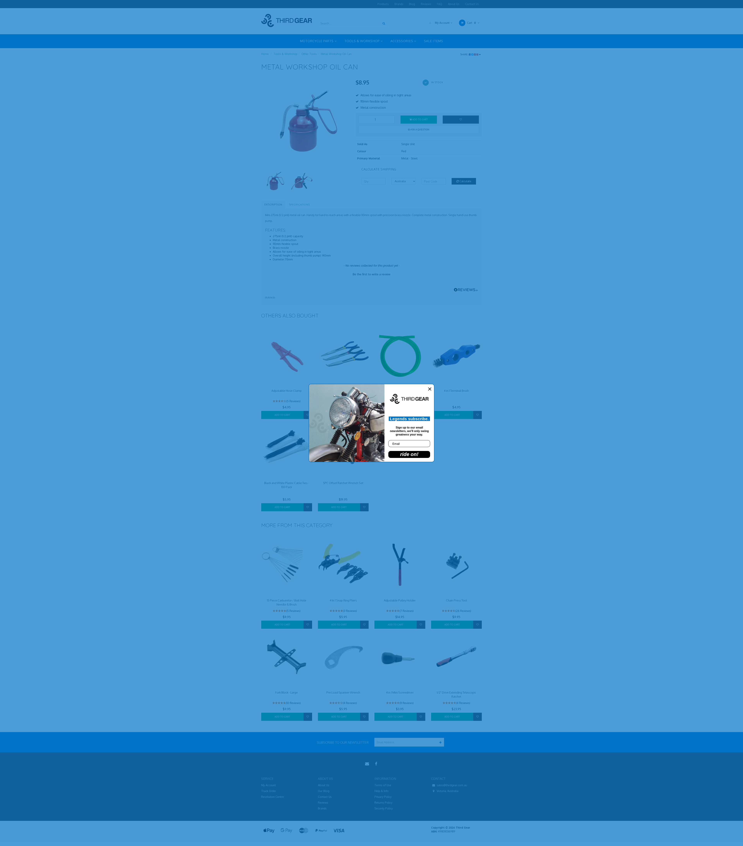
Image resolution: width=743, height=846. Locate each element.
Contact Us (472, 4)
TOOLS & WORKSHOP (362, 41)
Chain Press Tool (456, 600)
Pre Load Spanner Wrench (343, 692)
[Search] (383, 23)
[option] (305, 123)
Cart (471, 22)
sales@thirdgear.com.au (451, 785)
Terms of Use (382, 785)
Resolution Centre (272, 796)
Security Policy (383, 808)
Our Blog (323, 791)
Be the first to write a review (371, 274)
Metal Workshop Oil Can (336, 54)
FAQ (439, 4)
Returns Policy (383, 802)
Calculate (465, 181)
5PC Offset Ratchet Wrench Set (343, 483)
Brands (399, 4)
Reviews (426, 4)
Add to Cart (420, 119)
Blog (412, 4)
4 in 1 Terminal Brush (456, 391)
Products (383, 4)
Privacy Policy (383, 796)
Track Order (268, 791)
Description (273, 204)
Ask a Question (419, 129)
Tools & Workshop (285, 54)
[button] (371, 273)
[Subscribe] (439, 742)
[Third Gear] (286, 20)
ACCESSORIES (402, 41)
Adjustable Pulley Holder (400, 600)
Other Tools (309, 54)
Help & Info (381, 791)
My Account (442, 22)
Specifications (299, 204)
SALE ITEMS (433, 41)
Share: (464, 54)
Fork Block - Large (286, 692)
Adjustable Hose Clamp (286, 391)
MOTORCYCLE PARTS (317, 41)
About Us (453, 4)
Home (265, 54)
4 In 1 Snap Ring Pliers (343, 600)
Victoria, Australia (447, 791)
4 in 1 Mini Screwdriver (400, 692)
